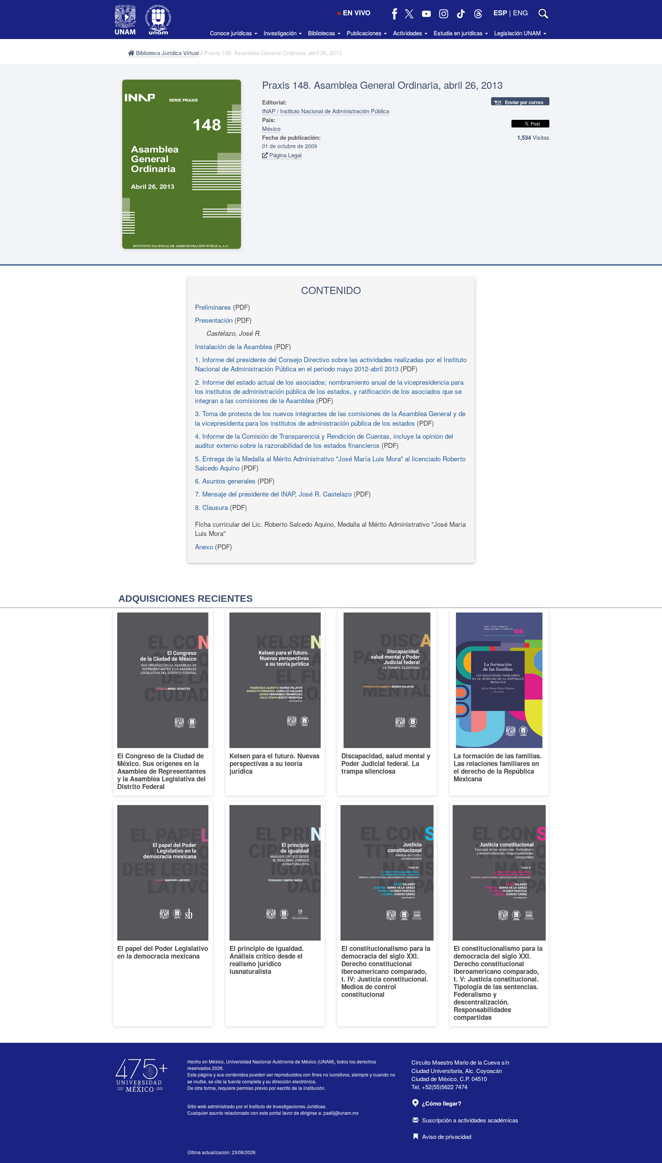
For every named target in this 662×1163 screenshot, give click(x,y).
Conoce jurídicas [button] (232, 33)
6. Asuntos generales (225, 480)
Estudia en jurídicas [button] (459, 33)
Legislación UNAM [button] (518, 33)
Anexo (204, 546)
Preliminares (213, 307)
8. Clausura (211, 507)
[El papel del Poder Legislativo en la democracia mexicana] (163, 913)
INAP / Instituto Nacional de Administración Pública (325, 111)
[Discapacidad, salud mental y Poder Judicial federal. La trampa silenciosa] (387, 702)
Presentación (214, 320)
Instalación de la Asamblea (233, 346)
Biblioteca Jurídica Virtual (166, 53)
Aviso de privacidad (446, 1136)
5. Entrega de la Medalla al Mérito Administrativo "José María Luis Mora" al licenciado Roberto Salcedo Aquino (330, 463)
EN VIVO (356, 13)
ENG (520, 12)
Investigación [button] (281, 33)
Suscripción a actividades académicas (470, 1120)
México (271, 128)
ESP (500, 13)
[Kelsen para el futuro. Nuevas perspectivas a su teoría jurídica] (275, 702)
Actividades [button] (408, 33)
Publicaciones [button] (365, 33)
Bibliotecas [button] (322, 33)
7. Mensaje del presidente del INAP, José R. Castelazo (273, 493)
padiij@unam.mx (341, 1112)
